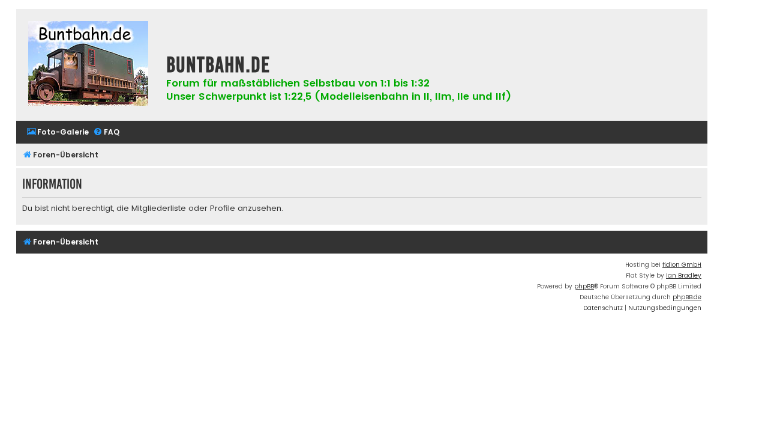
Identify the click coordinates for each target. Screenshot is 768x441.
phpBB (584, 286)
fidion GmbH (681, 264)
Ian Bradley (683, 275)
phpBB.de (687, 297)
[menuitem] (57, 132)
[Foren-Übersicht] (88, 65)
